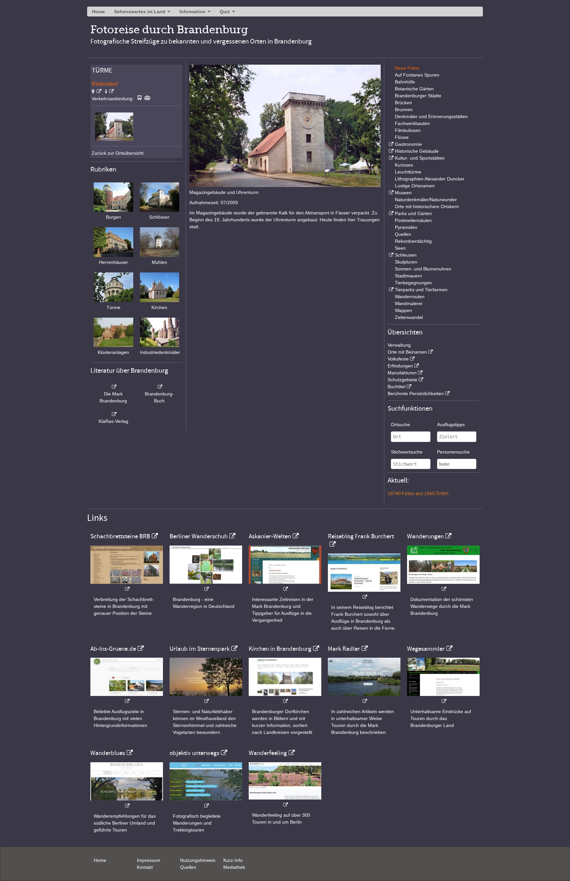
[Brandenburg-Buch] (160, 387)
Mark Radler (344, 649)
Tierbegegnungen (413, 282)
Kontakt (145, 867)
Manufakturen (402, 372)
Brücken (403, 102)
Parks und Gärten (413, 213)
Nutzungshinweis (197, 860)
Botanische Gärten (414, 88)
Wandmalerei (408, 303)
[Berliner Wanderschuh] (206, 586)
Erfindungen (400, 365)
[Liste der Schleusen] (391, 255)
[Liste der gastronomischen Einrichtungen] (391, 144)
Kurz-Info (232, 860)
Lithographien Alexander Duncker (429, 178)
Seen (400, 248)
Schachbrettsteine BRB (120, 536)
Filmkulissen (408, 130)
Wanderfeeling (268, 753)
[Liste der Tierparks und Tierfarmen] (391, 289)
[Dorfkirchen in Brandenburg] (285, 698)
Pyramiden (406, 227)
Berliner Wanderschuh (199, 536)
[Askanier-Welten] (285, 586)
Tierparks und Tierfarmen (421, 289)
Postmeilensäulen (413, 220)
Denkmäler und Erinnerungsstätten (431, 116)
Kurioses (404, 165)
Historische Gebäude (417, 151)
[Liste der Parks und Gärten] (391, 213)
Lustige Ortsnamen (415, 185)
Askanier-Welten (270, 536)
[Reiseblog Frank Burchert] (364, 593)
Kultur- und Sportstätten (420, 158)
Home (98, 11)
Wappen (403, 310)
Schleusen (406, 255)
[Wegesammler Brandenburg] (443, 698)
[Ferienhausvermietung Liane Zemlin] (206, 698)
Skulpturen (406, 262)
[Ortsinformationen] (109, 91)
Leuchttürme (408, 171)
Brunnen (404, 109)
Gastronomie (408, 144)
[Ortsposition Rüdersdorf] (96, 91)
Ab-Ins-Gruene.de (113, 649)
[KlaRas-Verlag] (113, 414)
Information (192, 11)
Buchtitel (396, 386)
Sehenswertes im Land (139, 11)
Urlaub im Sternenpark (200, 649)
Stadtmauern (408, 275)
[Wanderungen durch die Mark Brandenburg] (443, 586)
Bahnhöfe (405, 81)
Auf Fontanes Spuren (417, 75)
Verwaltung (399, 345)
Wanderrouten (410, 296)
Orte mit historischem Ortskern (427, 206)
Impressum (148, 860)
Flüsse (402, 137)
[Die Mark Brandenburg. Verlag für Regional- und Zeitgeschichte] (113, 387)
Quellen (403, 234)
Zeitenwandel (409, 317)
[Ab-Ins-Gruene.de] (126, 698)
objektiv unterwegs (194, 753)
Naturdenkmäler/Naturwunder (426, 199)
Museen (403, 192)
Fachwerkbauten (412, 123)
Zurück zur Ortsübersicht (117, 153)
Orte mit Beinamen (407, 352)
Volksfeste (398, 359)
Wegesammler (426, 649)
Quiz (225, 11)
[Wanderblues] (126, 802)
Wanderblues (107, 753)
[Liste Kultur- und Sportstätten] (391, 158)
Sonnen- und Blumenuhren (423, 268)
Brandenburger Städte (418, 95)
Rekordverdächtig (413, 241)
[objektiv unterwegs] (206, 802)
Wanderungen (425, 536)
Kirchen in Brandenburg (280, 649)
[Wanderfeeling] (285, 801)
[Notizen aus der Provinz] (364, 698)
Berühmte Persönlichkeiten (416, 393)
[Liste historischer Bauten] (391, 151)
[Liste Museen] (391, 192)
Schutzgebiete (402, 379)
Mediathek (234, 867)
